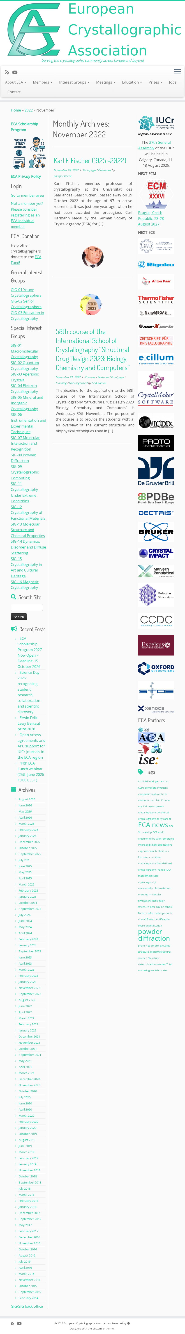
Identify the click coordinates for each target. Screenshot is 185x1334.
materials (164, 888)
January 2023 (27, 982)
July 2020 (24, 1097)
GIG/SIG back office (27, 1306)
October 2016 (28, 1249)
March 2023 (26, 969)
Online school (164, 906)
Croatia (165, 800)
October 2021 (28, 1049)
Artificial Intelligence (150, 781)
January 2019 (27, 1164)
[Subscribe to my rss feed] (8, 72)
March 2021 (26, 1073)
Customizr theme (103, 1328)
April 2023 (25, 963)
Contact (14, 91)
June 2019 (25, 1146)
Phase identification (158, 919)
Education (131, 82)
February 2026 (28, 830)
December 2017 (29, 1213)
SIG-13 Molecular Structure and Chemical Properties (28, 530)
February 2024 (28, 939)
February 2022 (28, 1024)
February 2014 (28, 1298)
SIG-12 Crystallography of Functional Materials (28, 512)
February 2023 (28, 976)
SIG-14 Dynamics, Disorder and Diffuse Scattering (28, 547)
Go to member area (27, 195)
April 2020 (25, 1109)
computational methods (152, 794)
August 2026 (27, 799)
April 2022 (25, 1012)
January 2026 (27, 836)
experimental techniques (153, 851)
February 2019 (28, 1158)
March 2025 (26, 884)
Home (16, 110)
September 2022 (30, 994)
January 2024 (27, 945)
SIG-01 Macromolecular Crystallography (24, 351)
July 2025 (24, 860)
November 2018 (29, 1170)
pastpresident (62, 176)
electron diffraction (150, 838)
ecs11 (161, 832)
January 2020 (27, 1128)
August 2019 (27, 1140)
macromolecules (148, 888)
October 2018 (28, 1176)
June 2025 (25, 866)
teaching (61, 383)
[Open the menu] (177, 71)
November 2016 (29, 1243)
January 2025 (27, 897)
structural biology (148, 951)
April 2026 (25, 817)
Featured (103, 377)
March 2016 (26, 1274)
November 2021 (29, 1042)
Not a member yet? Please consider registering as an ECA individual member (27, 215)
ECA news (153, 824)
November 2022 (29, 988)
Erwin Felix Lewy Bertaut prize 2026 (29, 723)
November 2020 (29, 1085)
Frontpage (89, 170)
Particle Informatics (149, 913)
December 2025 (29, 842)
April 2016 (25, 1268)
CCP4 (141, 787)
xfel (165, 970)
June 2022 (25, 1006)
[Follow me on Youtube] (16, 72)
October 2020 (28, 1091)
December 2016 (29, 1237)
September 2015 (30, 1292)
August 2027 (148, 224)
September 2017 (30, 1219)
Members (41, 82)
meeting (143, 894)
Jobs (172, 82)
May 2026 (25, 811)
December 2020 (29, 1079)
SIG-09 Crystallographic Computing (25, 472)
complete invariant (156, 787)
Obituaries (105, 170)
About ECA (14, 82)
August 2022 (27, 1000)
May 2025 (25, 872)
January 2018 (27, 1207)
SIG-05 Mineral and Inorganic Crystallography (27, 403)
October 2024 (28, 903)
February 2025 (28, 890)
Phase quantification (150, 925)
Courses (90, 377)
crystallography (147, 812)
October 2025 (28, 848)
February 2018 (28, 1201)
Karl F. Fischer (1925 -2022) (90, 160)
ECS (155, 832)
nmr (152, 906)
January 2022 (27, 1030)
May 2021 (25, 1061)
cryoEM (142, 806)
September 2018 (30, 1182)
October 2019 (28, 1134)
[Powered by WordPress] (128, 1322)
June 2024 (25, 921)
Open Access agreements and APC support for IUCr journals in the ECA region (31, 746)
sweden (161, 964)
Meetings (104, 82)
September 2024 (30, 909)
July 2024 (24, 915)
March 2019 (26, 1152)
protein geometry (148, 945)
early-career (164, 818)
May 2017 (25, 1225)
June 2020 (25, 1103)
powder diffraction (154, 935)
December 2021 (29, 1036)
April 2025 (25, 878)
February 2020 (28, 1122)
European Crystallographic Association (87, 1323)
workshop (156, 970)
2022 (29, 110)
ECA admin (98, 383)
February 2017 (28, 1231)
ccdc (166, 781)
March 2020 (26, 1115)
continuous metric (149, 800)
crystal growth (156, 806)
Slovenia (165, 945)
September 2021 (30, 1055)
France (161, 869)
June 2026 (25, 805)
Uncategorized (78, 383)
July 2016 (24, 1261)
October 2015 (28, 1286)
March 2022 (26, 1018)
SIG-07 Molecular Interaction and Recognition (25, 443)
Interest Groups (73, 82)
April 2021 (25, 1067)
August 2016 (27, 1255)
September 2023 (30, 951)
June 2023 (25, 957)
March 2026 (26, 824)
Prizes (154, 82)
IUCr (168, 869)
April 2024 (25, 933)
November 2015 (29, 1280)
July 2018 (24, 1188)
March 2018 (26, 1195)
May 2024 (25, 927)
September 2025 (30, 854)
